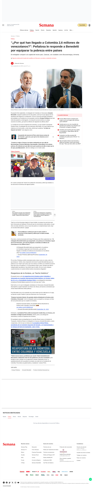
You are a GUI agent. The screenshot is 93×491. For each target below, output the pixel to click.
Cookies (78, 460)
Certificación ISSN (47, 460)
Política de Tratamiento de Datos (50, 449)
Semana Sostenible (36, 462)
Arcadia (23, 454)
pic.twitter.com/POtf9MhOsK (25, 307)
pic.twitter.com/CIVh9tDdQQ (28, 252)
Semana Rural (35, 454)
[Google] (4, 482)
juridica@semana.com (65, 455)
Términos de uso (47, 447)
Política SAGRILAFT (48, 457)
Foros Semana (35, 449)
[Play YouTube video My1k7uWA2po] (32, 341)
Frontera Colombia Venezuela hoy (41, 370)
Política (18, 36)
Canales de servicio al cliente (83, 452)
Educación (34, 447)
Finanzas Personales (37, 452)
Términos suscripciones (48, 452)
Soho (22, 457)
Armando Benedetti (26, 370)
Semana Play (24, 447)
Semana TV (24, 449)
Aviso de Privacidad (8, 485)
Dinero (22, 452)
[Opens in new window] (7, 482)
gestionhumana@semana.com (67, 461)
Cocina (33, 457)
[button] (33, 341)
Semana (13, 36)
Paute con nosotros (81, 457)
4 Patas (23, 462)
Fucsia (22, 460)
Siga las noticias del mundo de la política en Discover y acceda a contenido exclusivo (34, 58)
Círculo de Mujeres (36, 460)
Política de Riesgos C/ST (49, 454)
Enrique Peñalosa (16, 370)
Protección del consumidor (66, 447)
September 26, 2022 (43, 309)
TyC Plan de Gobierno (48, 462)
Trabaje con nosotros (81, 455)
